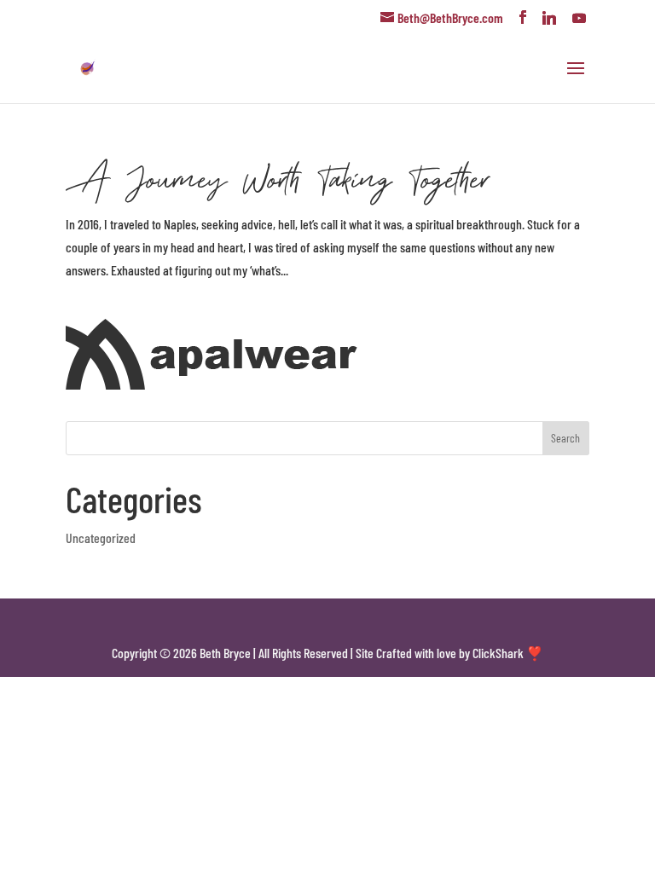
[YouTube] (579, 18)
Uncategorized (101, 537)
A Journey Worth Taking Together (277, 178)
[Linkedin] (549, 18)
